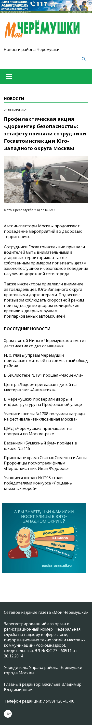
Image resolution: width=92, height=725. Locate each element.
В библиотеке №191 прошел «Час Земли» (43, 375)
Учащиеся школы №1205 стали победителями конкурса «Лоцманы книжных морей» (38, 483)
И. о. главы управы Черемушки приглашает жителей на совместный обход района (46, 360)
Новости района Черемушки (31, 49)
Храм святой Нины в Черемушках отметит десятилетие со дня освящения (45, 343)
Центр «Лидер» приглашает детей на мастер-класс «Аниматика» (40, 387)
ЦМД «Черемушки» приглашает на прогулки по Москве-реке (38, 431)
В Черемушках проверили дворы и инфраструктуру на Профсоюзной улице (43, 401)
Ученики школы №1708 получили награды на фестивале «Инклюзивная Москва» (44, 416)
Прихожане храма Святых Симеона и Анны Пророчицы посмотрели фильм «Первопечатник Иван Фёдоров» (45, 463)
